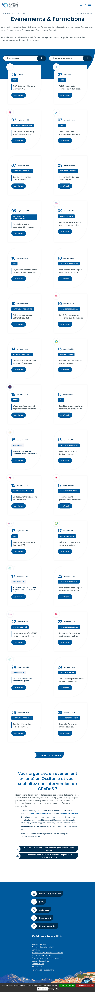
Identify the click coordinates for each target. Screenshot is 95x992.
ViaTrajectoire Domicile (22, 171)
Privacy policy (53, 989)
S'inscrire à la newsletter (50, 894)
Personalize (42, 989)
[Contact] (81, 5)
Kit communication (47, 926)
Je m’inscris (18, 95)
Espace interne (38, 964)
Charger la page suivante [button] (50, 755)
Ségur (15, 400)
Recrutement (45, 918)
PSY (14, 263)
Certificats (36, 950)
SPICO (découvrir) (66, 354)
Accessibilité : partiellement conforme (47, 952)
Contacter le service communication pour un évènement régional (49, 849)
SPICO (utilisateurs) (67, 536)
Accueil (5, 13)
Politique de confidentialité (43, 947)
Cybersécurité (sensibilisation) (19, 217)
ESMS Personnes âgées (68, 171)
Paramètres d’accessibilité (43, 970)
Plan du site (37, 966)
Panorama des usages (41, 955)
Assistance (44, 910)
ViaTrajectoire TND (67, 672)
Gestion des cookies (40, 961)
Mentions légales (39, 944)
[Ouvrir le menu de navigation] (90, 4)
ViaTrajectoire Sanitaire (22, 309)
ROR (14, 80)
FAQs (41, 902)
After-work (17, 445)
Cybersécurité (18, 581)
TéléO (62, 80)
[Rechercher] (85, 5)
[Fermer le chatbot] (91, 979)
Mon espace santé (66, 216)
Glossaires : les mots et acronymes (47, 958)
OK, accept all (68, 985)
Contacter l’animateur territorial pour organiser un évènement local (49, 856)
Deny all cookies (86, 985)
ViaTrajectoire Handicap (22, 125)
